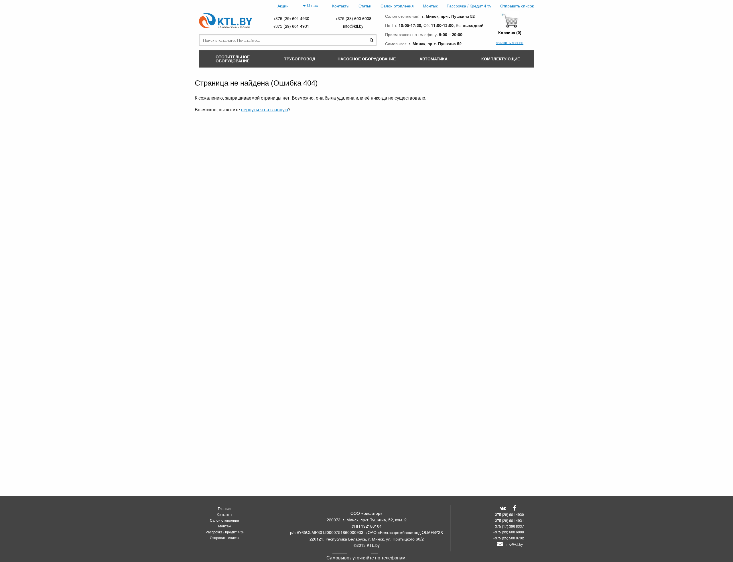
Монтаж (430, 6)
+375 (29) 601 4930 (291, 18)
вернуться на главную (264, 109)
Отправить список (517, 6)
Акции (283, 6)
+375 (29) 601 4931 (291, 26)
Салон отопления (397, 6)
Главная (224, 508)
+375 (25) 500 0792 (508, 537)
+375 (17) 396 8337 (508, 526)
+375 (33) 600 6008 (353, 18)
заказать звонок (509, 42)
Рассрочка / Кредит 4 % (469, 6)
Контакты (340, 6)
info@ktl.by (353, 26)
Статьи (364, 6)
